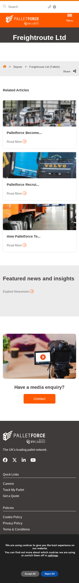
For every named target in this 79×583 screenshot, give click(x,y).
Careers (8, 483)
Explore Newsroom (16, 291)
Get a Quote (11, 496)
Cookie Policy (12, 517)
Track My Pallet (13, 489)
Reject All (49, 573)
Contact (39, 399)
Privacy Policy (12, 523)
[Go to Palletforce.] (4, 66)
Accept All (30, 573)
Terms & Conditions (16, 529)
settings (53, 555)
